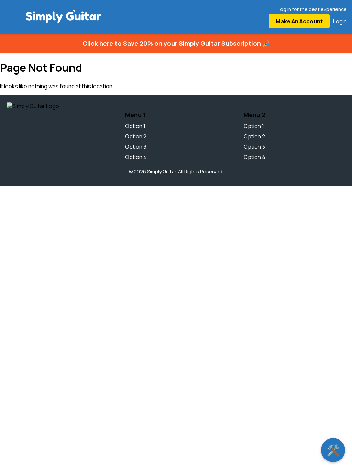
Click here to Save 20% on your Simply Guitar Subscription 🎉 (176, 43)
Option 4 (136, 157)
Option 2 (135, 136)
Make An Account (299, 21)
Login (340, 21)
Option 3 (135, 146)
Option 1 (135, 126)
